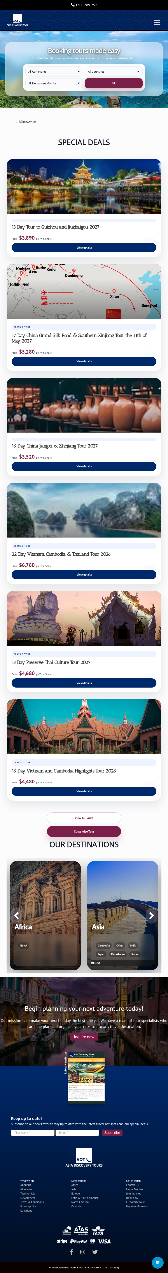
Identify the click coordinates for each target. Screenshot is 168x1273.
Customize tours (135, 1202)
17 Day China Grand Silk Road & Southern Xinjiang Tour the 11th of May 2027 (79, 338)
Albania (102, 945)
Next (19, 963)
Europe (75, 1193)
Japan (23, 954)
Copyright (26, 1210)
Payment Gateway (137, 1206)
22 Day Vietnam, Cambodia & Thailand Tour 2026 (61, 554)
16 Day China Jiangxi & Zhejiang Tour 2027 (55, 446)
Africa (74, 1185)
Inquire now (84, 1036)
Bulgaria (139, 954)
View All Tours (84, 818)
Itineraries (26, 1189)
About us (25, 1185)
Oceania (76, 1206)
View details (84, 248)
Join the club (133, 1193)
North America (80, 1202)
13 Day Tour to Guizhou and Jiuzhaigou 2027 (56, 227)
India (55, 945)
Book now (132, 1198)
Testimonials (27, 1193)
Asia (73, 1189)
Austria (118, 945)
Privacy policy (28, 1206)
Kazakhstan (40, 954)
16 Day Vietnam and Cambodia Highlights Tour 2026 (64, 771)
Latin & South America (84, 1198)
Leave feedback (135, 1189)
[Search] (114, 83)
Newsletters (27, 1198)
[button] (72, 103)
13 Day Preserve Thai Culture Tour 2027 (51, 662)
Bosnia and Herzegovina (112, 954)
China (42, 945)
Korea (57, 954)
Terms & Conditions (32, 1202)
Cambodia (26, 945)
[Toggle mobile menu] (157, 22)
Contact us (132, 1185)
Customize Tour (84, 831)
